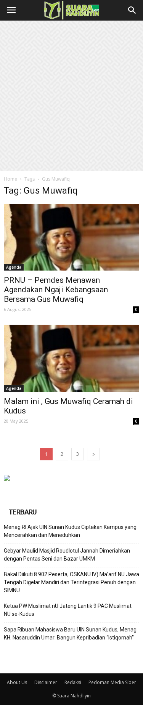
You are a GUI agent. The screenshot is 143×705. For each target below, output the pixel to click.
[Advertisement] (71, 95)
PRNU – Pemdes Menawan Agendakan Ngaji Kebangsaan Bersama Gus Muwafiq (56, 290)
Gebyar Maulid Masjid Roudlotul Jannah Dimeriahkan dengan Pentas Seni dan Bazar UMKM (67, 555)
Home (10, 179)
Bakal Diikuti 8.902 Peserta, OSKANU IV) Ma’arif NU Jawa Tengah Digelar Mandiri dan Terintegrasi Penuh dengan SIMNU (71, 582)
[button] (132, 10)
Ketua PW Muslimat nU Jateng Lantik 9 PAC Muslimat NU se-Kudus (68, 610)
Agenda (13, 267)
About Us (17, 682)
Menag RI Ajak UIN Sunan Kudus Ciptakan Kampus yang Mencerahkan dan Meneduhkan (70, 531)
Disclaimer (45, 682)
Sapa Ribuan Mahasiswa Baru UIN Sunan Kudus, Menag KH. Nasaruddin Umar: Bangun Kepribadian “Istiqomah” (70, 633)
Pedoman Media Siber (112, 682)
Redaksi (72, 682)
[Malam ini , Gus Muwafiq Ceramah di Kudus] (71, 358)
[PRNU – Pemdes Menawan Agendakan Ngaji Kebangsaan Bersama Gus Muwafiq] (71, 237)
